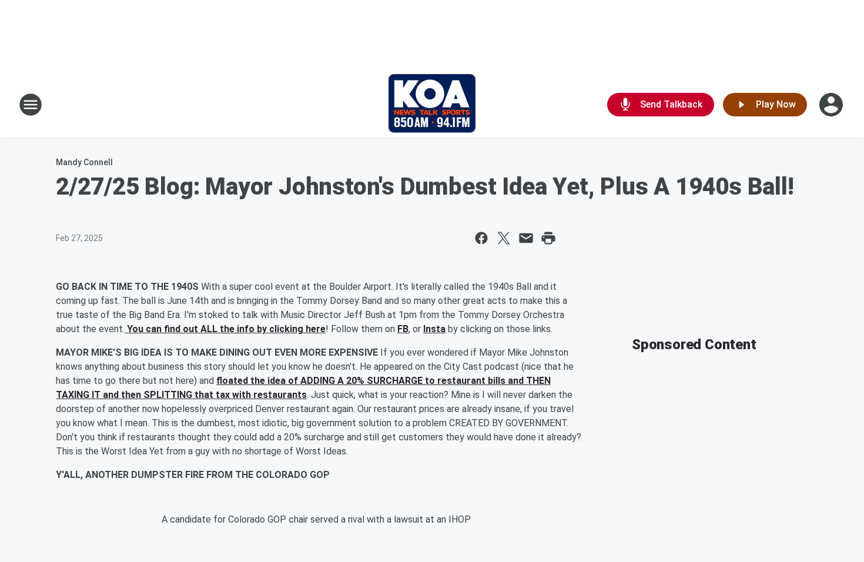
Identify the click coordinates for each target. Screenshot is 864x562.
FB (402, 328)
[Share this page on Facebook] (481, 238)
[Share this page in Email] (526, 238)
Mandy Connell (84, 162)
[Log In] (832, 104)
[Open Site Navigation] (30, 104)
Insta (434, 328)
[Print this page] (548, 238)
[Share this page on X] (503, 238)
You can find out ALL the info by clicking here (225, 328)
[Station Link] (432, 104)
